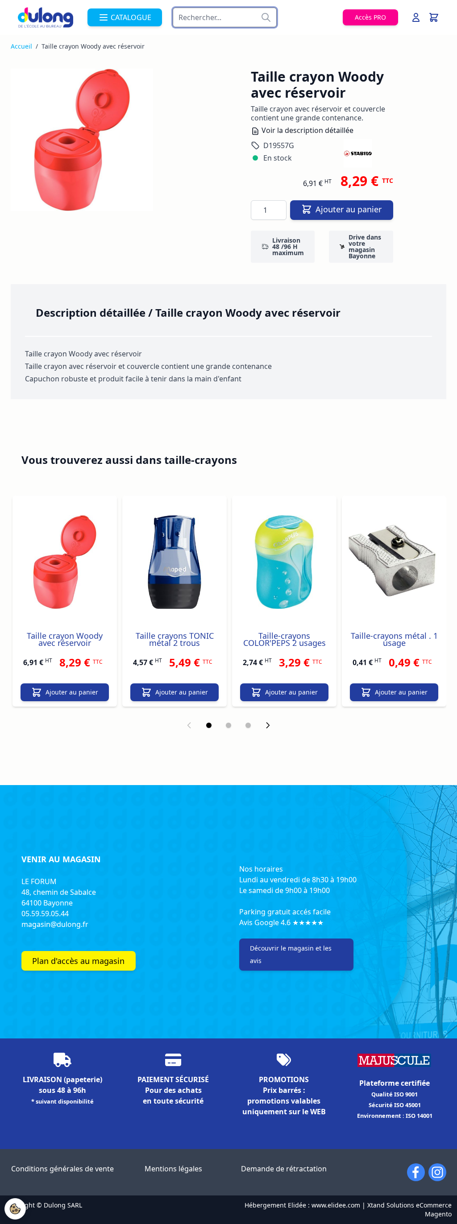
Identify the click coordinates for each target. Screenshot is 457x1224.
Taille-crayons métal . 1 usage (394, 639)
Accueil (21, 46)
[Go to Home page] (45, 17)
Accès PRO (370, 17)
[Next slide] (268, 725)
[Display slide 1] (209, 725)
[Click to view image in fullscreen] (82, 140)
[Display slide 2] (228, 725)
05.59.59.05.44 (45, 913)
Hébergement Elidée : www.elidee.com (302, 1205)
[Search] (266, 17)
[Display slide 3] (248, 725)
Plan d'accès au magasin (78, 960)
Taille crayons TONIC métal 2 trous (175, 639)
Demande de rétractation (284, 1169)
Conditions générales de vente (62, 1169)
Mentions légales (173, 1169)
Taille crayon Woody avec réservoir (65, 639)
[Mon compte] (416, 17)
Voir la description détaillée (306, 130)
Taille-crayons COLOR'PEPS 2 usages (284, 639)
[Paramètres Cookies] (15, 1209)
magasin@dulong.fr (54, 924)
